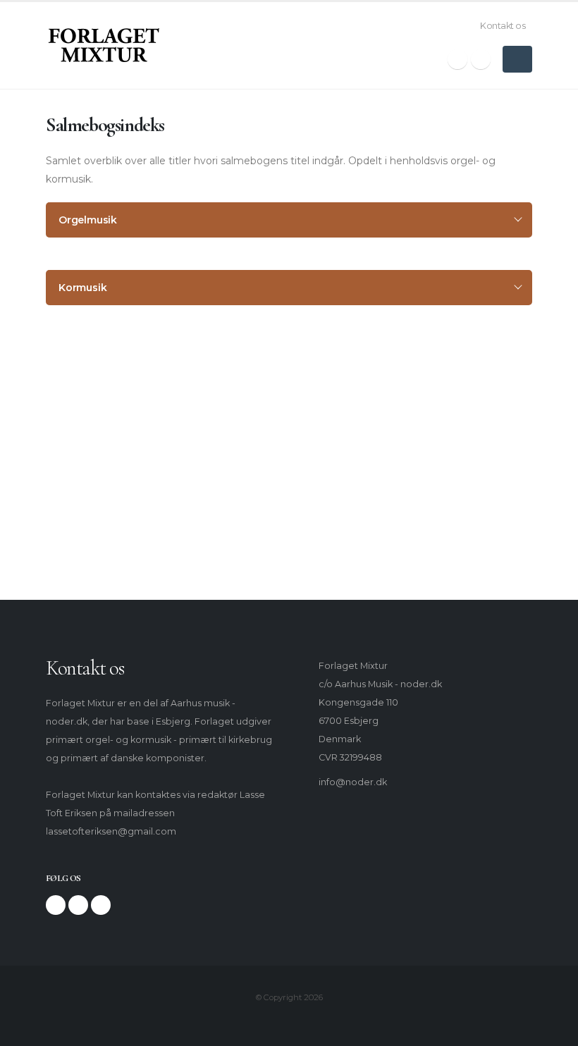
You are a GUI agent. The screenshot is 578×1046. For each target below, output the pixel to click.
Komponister (93, 379)
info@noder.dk (353, 782)
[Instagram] (481, 59)
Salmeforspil (91, 453)
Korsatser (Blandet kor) (115, 478)
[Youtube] (101, 905)
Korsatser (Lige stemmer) (121, 503)
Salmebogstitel (98, 404)
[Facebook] (457, 59)
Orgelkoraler (92, 429)
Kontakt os (502, 25)
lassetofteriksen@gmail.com (111, 831)
